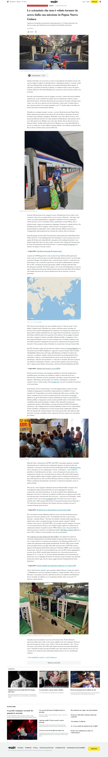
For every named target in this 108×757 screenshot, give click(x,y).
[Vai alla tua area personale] (100, 1)
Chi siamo (20, 748)
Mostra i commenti (54, 663)
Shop (84, 1)
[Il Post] (54, 1)
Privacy (35, 748)
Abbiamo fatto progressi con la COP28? (48, 368)
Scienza (51, 5)
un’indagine (49, 499)
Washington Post (76, 467)
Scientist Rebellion (73, 348)
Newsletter (13, 1)
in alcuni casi (55, 382)
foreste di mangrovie (69, 244)
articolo (74, 395)
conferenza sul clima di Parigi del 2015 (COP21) (44, 537)
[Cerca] (22, 1)
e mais (55, 559)
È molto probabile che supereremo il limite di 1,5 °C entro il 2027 (56, 566)
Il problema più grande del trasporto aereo (49, 251)
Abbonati (94, 1)
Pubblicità (28, 748)
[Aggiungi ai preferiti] (36, 32)
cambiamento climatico (38, 657)
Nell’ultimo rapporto (66, 530)
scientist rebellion (51, 657)
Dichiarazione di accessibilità (76, 748)
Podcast (19, 1)
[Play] (29, 75)
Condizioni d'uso (60, 748)
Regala (88, 1)
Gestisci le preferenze (47, 748)
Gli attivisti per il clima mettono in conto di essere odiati (54, 510)
